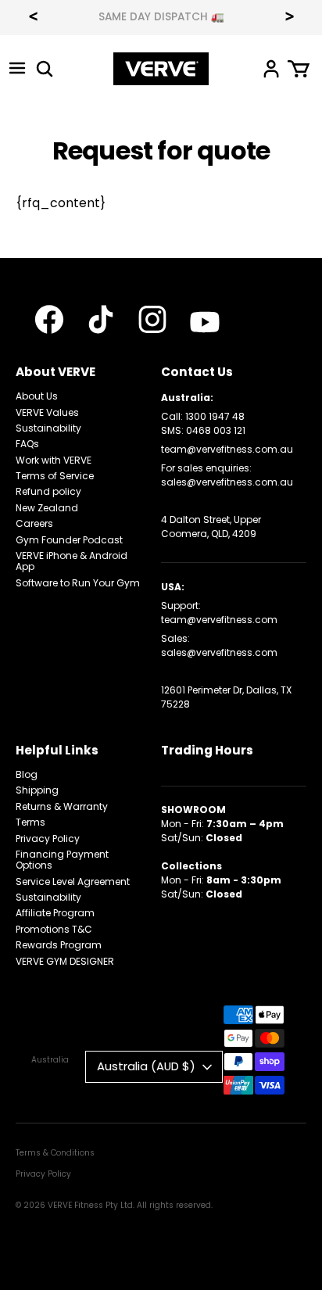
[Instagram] (152, 319)
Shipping (37, 790)
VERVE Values (47, 412)
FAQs (27, 443)
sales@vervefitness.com (219, 652)
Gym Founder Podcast (69, 539)
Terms (30, 822)
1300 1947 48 (215, 416)
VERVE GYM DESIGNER (65, 961)
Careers (34, 523)
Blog (27, 774)
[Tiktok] (101, 319)
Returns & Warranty (62, 806)
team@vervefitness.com (219, 619)
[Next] (289, 18)
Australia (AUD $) (146, 1066)
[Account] (271, 68)
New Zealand (47, 507)
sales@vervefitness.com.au (227, 482)
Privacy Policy (48, 838)
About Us (37, 396)
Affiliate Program (55, 912)
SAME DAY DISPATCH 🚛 (161, 17)
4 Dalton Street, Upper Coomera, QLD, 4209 (211, 526)
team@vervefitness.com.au (227, 449)
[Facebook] (49, 319)
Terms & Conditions (55, 1153)
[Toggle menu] (17, 68)
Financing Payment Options (62, 859)
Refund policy (48, 491)
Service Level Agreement (73, 881)
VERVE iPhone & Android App (71, 561)
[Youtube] (204, 322)
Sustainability (48, 428)
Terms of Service (55, 475)
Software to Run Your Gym (78, 582)
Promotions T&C (54, 929)
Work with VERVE (53, 460)
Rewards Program (59, 944)
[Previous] (32, 18)
